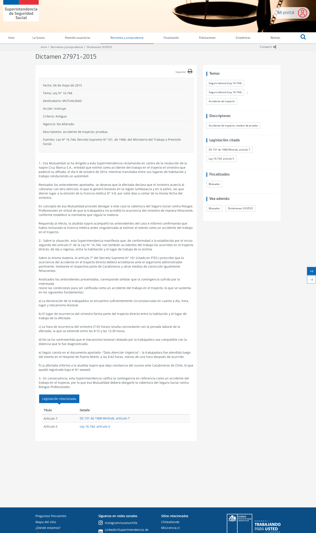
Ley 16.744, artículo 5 (95, 426)
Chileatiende (170, 522)
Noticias (275, 38)
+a (313, 272)
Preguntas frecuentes (50, 516)
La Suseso (38, 38)
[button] (303, 38)
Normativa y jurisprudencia (126, 38)
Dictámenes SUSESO (99, 47)
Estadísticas (243, 38)
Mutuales (214, 184)
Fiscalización (171, 38)
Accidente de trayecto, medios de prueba (233, 125)
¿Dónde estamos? (47, 528)
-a (313, 280)
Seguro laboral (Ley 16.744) (225, 83)
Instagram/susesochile (121, 523)
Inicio (44, 47)
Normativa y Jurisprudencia (67, 47)
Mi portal (286, 13)
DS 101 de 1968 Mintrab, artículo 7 (105, 418)
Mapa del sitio (45, 522)
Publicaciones (207, 38)
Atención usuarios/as (77, 38)
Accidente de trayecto (222, 101)
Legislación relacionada (59, 399)
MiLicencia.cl (170, 528)
